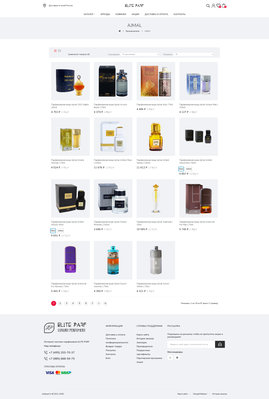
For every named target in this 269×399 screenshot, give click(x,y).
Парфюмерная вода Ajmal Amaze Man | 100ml (198, 106)
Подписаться (220, 344)
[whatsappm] (170, 357)
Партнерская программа (149, 358)
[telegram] (177, 357)
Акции (140, 362)
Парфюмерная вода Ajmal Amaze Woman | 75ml (67, 161)
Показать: (168, 54)
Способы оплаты (54, 366)
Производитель (133, 31)
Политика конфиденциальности (117, 340)
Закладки (142, 342)
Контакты (111, 354)
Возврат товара (114, 346)
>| (105, 303)
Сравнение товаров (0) (79, 54)
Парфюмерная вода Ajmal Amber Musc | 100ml (113, 161)
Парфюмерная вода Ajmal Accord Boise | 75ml (110, 106)
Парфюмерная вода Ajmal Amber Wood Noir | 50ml (195, 161)
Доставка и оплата (115, 334)
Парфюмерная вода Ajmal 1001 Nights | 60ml (70, 106)
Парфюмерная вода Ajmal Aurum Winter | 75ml (153, 285)
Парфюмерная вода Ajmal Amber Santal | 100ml (153, 161)
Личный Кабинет (200, 394)
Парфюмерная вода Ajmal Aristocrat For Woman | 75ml (68, 285)
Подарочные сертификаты (143, 352)
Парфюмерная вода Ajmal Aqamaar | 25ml (154, 223)
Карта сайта (143, 334)
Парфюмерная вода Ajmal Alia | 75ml (155, 104)
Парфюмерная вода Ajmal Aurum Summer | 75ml (110, 285)
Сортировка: (114, 54)
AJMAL (147, 31)
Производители (145, 346)
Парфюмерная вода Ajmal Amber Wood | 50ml (67, 223)
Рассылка (111, 350)
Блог (108, 358)
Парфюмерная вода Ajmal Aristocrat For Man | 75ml (197, 223)
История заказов (145, 338)
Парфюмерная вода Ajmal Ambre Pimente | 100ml (110, 223)
